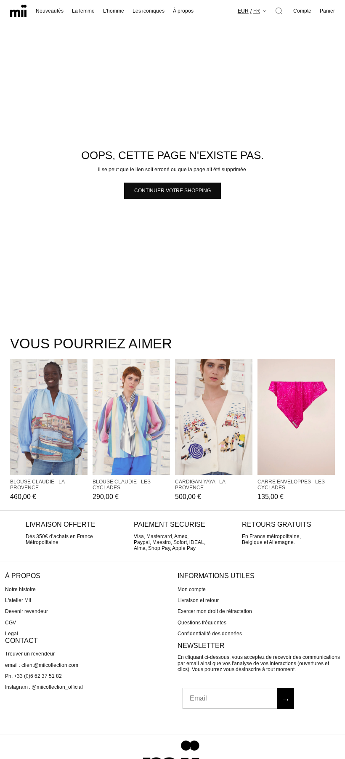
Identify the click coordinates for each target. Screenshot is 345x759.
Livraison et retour (198, 600)
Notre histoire (20, 589)
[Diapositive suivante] (81, 417)
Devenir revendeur (26, 611)
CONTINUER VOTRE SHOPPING (172, 191)
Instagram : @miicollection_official (44, 687)
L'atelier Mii (18, 600)
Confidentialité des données (210, 634)
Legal (11, 634)
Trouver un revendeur (30, 654)
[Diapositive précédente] (16, 417)
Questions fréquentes (202, 623)
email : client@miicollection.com (41, 665)
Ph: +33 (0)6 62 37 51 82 (33, 676)
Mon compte (192, 589)
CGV (10, 623)
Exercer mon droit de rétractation (215, 611)
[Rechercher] (279, 11)
